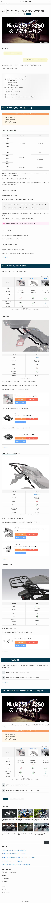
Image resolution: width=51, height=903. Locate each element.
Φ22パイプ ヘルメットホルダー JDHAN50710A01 (26, 546)
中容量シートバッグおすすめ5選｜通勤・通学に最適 (14, 853)
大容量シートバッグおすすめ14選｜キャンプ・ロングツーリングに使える (18, 857)
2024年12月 (6, 878)
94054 (37, 357)
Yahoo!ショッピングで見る (20, 402)
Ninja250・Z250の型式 (12, 80)
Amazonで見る (20, 399)
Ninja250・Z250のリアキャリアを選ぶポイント (16, 79)
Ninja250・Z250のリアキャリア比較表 (14, 87)
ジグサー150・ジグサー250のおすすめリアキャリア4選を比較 (16, 864)
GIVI (21, 278)
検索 (47, 842)
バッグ (5, 889)
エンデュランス (33, 278)
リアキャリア (7, 892)
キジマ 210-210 (11, 92)
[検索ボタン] (49, 1)
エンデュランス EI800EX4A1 (14, 91)
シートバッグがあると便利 (12, 94)
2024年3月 (6, 881)
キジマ (45, 278)
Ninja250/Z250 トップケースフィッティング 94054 (26, 396)
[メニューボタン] (1, 1)
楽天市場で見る (32, 399)
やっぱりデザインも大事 (13, 85)
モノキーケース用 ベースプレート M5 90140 (24, 415)
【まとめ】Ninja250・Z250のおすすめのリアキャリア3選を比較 (20, 96)
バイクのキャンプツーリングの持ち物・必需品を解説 (14, 850)
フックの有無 (10, 84)
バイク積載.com (25, 1)
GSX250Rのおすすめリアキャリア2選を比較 (12, 861)
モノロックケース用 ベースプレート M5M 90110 (25, 434)
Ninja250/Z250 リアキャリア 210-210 (23, 638)
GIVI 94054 (10, 89)
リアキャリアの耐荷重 (12, 82)
